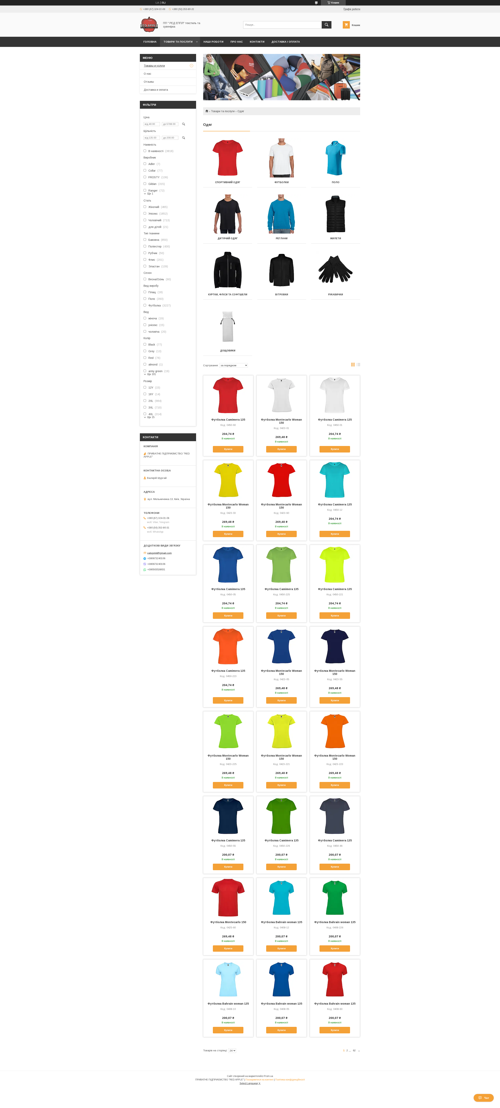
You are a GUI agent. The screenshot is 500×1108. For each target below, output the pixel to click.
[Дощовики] (227, 326)
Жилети (335, 238)
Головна (149, 41)
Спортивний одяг (227, 182)
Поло (335, 182)
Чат (486, 1097)
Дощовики (227, 350)
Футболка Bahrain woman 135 (281, 922)
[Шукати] (326, 25)
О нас (147, 73)
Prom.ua (268, 1076)
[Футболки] (281, 157)
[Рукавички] (335, 270)
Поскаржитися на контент (259, 1079)
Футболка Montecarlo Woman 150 (281, 421)
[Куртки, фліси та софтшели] (227, 270)
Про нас (236, 41)
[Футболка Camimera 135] (228, 395)
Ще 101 (151, 374)
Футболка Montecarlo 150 (228, 922)
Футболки (281, 182)
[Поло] (335, 157)
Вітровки (281, 294)
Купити (228, 449)
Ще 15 (150, 417)
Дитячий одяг (228, 238)
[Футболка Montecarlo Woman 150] (281, 395)
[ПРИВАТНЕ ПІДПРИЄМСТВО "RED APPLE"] (149, 31)
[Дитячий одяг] (227, 214)
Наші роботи (213, 41)
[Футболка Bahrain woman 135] (281, 897)
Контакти (257, 41)
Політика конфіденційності (290, 1079)
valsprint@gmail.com (159, 552)
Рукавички (335, 294)
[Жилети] (335, 214)
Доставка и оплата (156, 89)
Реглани (282, 238)
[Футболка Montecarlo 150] (228, 897)
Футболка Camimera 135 (228, 419)
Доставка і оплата (285, 41)
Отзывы (149, 81)
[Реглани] (281, 214)
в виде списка (358, 365)
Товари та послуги (178, 41)
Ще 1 (150, 193)
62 (354, 1050)
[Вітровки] (281, 270)
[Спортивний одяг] (227, 157)
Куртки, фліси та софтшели (227, 294)
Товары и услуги (154, 65)
